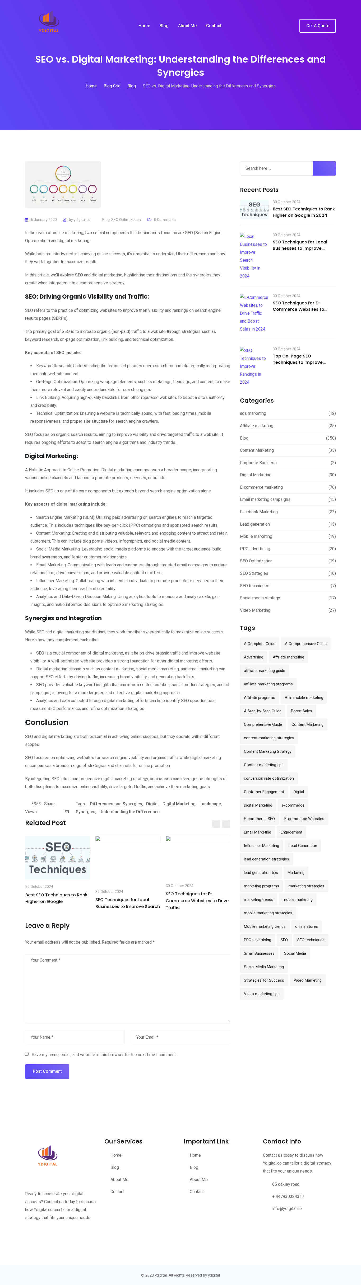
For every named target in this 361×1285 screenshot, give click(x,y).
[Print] (74, 811)
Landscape (210, 803)
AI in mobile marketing (304, 697)
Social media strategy (260, 597)
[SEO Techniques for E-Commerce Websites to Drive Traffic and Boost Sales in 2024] (254, 313)
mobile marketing (298, 899)
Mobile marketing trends (265, 926)
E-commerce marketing (261, 487)
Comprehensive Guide (263, 724)
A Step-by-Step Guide (262, 711)
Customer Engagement (264, 791)
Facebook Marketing (259, 511)
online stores (306, 926)
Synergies (85, 811)
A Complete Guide (259, 643)
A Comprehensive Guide (306, 643)
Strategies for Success (264, 980)
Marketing (296, 872)
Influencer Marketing (261, 845)
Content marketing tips (264, 764)
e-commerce (293, 805)
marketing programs (261, 886)
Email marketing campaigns (265, 499)
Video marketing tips (262, 993)
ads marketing (253, 413)
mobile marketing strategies (268, 913)
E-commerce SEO (259, 818)
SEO (284, 940)
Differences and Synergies (116, 803)
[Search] (291, 26)
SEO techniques (254, 585)
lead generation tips (261, 872)
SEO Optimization (126, 220)
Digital (152, 803)
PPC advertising (255, 548)
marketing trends (258, 899)
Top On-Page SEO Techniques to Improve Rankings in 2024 (298, 362)
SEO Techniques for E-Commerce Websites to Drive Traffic (197, 900)
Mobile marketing (256, 536)
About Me (187, 25)
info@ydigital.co (287, 1208)
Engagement (291, 832)
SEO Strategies (254, 573)
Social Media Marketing (264, 966)
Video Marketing (255, 610)
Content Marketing (257, 450)
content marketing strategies (269, 738)
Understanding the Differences (129, 811)
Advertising (253, 657)
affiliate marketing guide (264, 670)
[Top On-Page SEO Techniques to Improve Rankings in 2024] (254, 366)
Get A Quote (317, 25)
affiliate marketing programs (268, 684)
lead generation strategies (266, 859)
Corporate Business (258, 462)
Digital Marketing (179, 803)
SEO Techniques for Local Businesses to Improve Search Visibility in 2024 (300, 248)
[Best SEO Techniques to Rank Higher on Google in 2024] (254, 209)
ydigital (214, 1275)
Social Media (295, 953)
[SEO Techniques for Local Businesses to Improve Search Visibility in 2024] (254, 256)
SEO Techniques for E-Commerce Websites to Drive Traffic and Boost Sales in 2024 (304, 312)
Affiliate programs (259, 697)
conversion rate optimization (269, 778)
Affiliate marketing (256, 425)
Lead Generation (303, 845)
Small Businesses (259, 953)
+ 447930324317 (288, 1196)
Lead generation (255, 524)
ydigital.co (82, 220)
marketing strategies (306, 886)
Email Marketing (257, 832)
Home (144, 25)
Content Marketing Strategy (267, 751)
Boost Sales (301, 711)
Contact (213, 25)
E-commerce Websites (304, 818)
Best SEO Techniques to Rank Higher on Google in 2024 (304, 212)
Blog (164, 25)
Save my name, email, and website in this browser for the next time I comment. (104, 1054)
